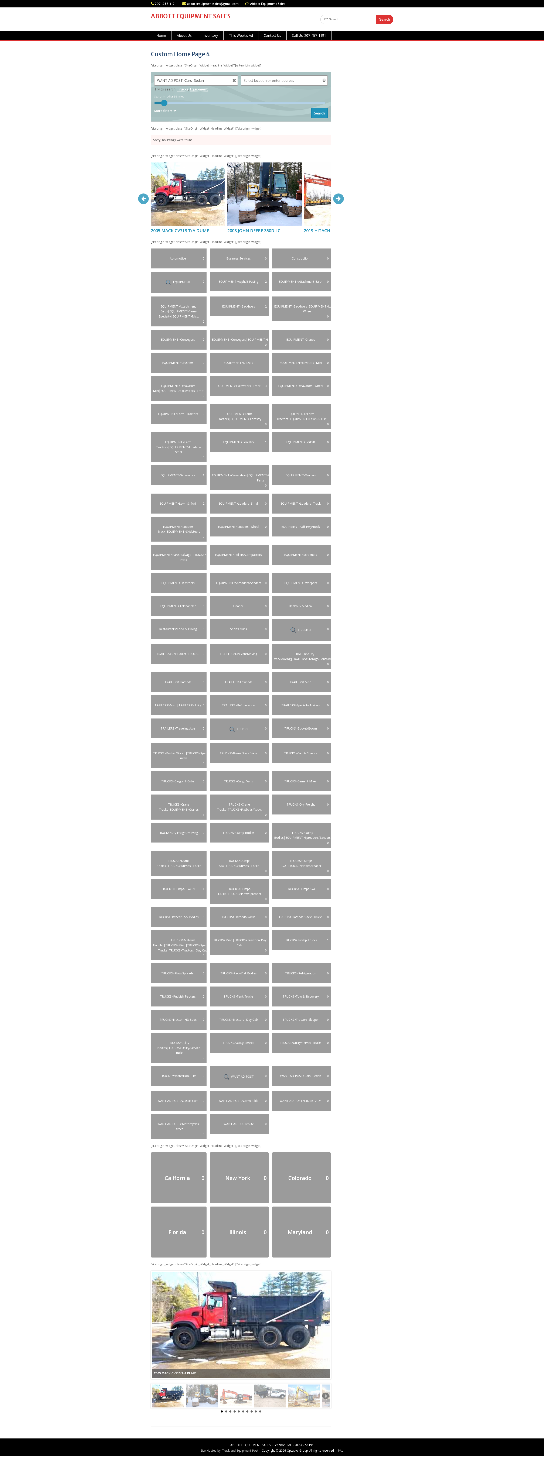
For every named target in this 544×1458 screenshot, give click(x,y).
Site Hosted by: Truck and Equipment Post (229, 1450)
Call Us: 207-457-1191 (309, 35)
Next (325, 1396)
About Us (184, 35)
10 (260, 1411)
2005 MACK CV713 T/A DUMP (180, 230)
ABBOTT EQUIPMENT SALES (191, 16)
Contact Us (272, 35)
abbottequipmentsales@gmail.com (213, 4)
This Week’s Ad (241, 35)
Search (319, 113)
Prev (156, 1396)
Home (161, 35)
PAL (340, 1450)
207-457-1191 (165, 4)
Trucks (182, 89)
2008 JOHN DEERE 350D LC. (254, 230)
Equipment (199, 89)
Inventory (210, 35)
